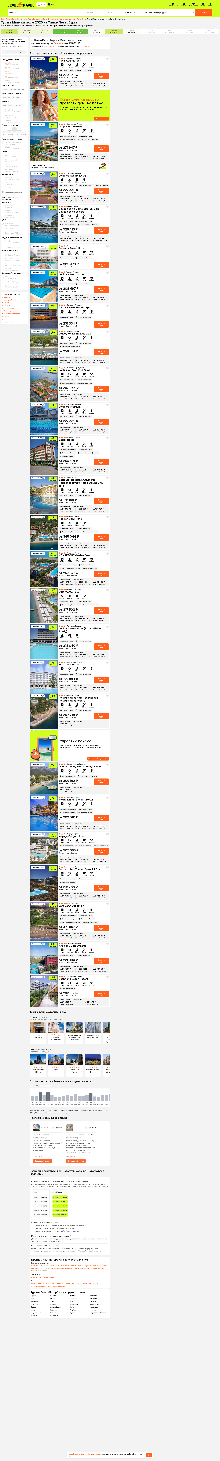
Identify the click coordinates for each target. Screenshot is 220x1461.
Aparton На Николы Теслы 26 (79, 1135)
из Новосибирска (8, 308)
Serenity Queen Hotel (72, 248)
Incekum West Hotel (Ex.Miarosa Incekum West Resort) (78, 699)
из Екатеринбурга (9, 300)
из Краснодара (8, 311)
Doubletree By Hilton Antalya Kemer (80, 766)
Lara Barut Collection (71, 905)
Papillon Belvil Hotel (70, 518)
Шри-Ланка (35, 1304)
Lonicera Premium (70, 406)
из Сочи (5, 319)
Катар (33, 1310)
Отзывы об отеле (42, 1161)
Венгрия (34, 1316)
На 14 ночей (54, 1266)
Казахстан (74, 1304)
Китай (52, 1298)
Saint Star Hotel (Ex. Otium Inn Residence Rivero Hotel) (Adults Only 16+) (81, 482)
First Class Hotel (69, 664)
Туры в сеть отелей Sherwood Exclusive (88, 1268)
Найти (204, 12)
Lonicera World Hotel (71, 274)
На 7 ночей (44, 1266)
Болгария (54, 1316)
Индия (33, 1307)
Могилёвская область (54, 1284)
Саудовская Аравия (98, 1313)
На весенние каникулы (63, 1268)
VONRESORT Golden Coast (75, 555)
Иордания (94, 1307)
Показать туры (101, 76)
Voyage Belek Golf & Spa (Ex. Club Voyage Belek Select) (79, 210)
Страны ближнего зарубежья (42, 1277)
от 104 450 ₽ (49, 47)
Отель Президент (41, 1135)
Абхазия (93, 1296)
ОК (149, 1455)
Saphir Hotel (66, 439)
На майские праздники (99, 1266)
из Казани (5, 303)
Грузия (72, 1301)
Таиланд (73, 1298)
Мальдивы (35, 1301)
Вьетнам (93, 1298)
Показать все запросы (39, 1271)
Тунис (52, 1301)
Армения (53, 1304)
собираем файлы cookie (80, 1454)
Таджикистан (36, 1313)
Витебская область (38, 1286)
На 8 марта (48, 1268)
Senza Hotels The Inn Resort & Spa (79, 869)
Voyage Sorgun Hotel (71, 836)
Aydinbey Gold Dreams (72, 945)
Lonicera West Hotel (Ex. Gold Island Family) (80, 630)
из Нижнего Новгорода (11, 314)
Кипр (72, 1307)
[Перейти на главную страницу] (21, 4)
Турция (33, 1296)
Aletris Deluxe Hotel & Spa (74, 307)
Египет (73, 1296)
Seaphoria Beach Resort (73, 978)
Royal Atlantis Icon (70, 60)
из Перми (5, 316)
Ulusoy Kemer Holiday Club (75, 333)
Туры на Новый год (68, 1266)
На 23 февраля (36, 1268)
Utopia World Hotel (70, 126)
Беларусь (94, 1301)
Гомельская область (73, 1284)
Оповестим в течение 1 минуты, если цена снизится (12, 47)
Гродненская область (56, 1286)
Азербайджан (55, 1307)
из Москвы (6, 297)
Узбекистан (94, 1304)
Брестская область (90, 1284)
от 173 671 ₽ (84, 47)
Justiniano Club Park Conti (74, 370)
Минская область (37, 1284)
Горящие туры (83, 1266)
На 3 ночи (34, 1266)
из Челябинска (7, 322)
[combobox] (46, 12)
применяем (95, 1454)
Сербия (73, 1310)
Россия (53, 1296)
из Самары (6, 305)
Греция (53, 1313)
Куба (72, 1313)
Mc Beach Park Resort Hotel (76, 799)
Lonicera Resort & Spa (72, 175)
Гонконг (93, 1310)
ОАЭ (32, 1298)
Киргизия (54, 1310)
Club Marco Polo (69, 591)
